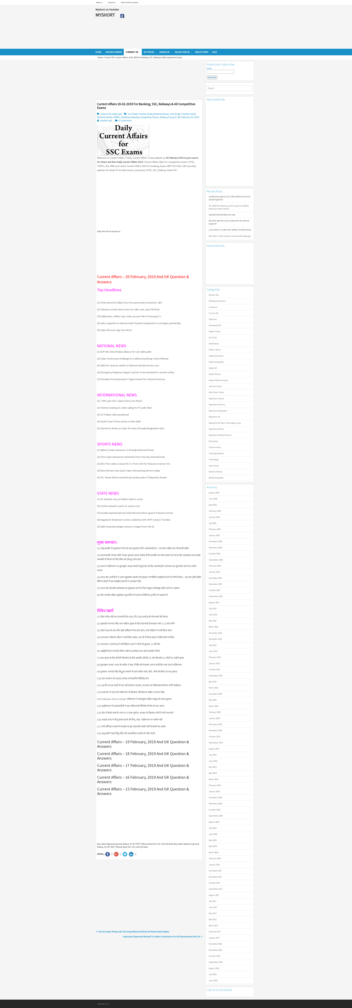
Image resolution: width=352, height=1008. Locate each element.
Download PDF (215, 325)
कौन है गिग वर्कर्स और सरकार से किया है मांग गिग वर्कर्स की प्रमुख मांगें (229, 222)
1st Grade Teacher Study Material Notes (148, 113)
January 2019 (214, 791)
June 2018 (213, 834)
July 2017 (212, 901)
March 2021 (213, 687)
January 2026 (214, 517)
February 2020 (215, 712)
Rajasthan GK (214, 416)
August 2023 (214, 602)
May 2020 (212, 700)
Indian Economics (216, 356)
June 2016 (213, 980)
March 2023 (213, 626)
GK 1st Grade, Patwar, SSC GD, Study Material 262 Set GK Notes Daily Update (133, 931)
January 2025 (214, 535)
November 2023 (215, 584)
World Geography (216, 477)
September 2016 (216, 962)
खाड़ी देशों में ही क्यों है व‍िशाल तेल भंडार (222, 215)
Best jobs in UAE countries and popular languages (230, 236)
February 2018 (215, 858)
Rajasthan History (216, 429)
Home (100, 57)
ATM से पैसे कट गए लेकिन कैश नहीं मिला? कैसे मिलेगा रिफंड (230, 230)
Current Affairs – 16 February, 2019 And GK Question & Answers (143, 779)
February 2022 (215, 657)
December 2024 (215, 541)
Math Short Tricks (216, 392)
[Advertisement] (191, 27)
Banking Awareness (217, 301)
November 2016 (215, 950)
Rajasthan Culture (216, 398)
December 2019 (215, 724)
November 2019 (215, 730)
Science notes (215, 447)
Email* (209, 68)
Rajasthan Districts (217, 404)
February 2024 (215, 566)
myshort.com (103, 1004)
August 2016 (214, 968)
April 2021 (213, 681)
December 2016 (215, 944)
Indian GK (213, 368)
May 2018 (212, 840)
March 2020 (213, 706)
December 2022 (215, 633)
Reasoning (213, 441)
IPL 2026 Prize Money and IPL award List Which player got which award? (229, 207)
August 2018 (214, 822)
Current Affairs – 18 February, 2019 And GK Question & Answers (143, 756)
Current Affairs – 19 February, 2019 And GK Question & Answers (143, 744)
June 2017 (213, 907)
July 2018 (212, 828)
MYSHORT (106, 15)
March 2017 (213, 925)
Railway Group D (168, 117)
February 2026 (215, 511)
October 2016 (214, 956)
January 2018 (214, 864)
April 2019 (213, 773)
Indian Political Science (218, 380)
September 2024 (216, 559)
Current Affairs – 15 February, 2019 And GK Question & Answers (143, 791)
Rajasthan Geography (218, 410)
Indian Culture (215, 349)
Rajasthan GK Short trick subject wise (225, 423)
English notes (214, 331)
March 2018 (213, 852)
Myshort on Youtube (107, 9)
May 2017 (212, 913)
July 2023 (212, 608)
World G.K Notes (216, 471)
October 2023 (214, 590)
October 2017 (214, 883)
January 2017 (214, 937)
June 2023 (213, 614)
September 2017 (216, 889)
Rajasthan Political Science (220, 435)
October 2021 (214, 669)
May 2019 (212, 767)
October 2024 (214, 553)
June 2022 (213, 651)
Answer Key (214, 295)
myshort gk (106, 120)
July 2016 (212, 974)
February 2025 (215, 529)
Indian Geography (216, 362)
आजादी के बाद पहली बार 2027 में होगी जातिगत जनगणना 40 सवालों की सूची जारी (229, 198)
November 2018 (215, 803)
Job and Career (215, 386)
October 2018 (214, 809)
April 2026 (213, 505)
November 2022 (215, 639)
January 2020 (214, 718)
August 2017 (214, 895)
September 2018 (216, 815)
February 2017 (215, 931)
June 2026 (213, 498)
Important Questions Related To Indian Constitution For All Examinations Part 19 (161, 936)
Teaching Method (216, 453)
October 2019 (214, 736)
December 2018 (215, 797)
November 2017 (215, 877)
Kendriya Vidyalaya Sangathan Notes (140, 117)
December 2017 (215, 870)
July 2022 (212, 645)
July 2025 (212, 523)
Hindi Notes (214, 343)
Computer (213, 307)
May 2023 (212, 620)
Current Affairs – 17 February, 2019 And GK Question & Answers (143, 767)
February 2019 (215, 785)
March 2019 (213, 779)
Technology (214, 459)
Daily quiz (117, 113)
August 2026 (214, 492)
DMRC (117, 117)
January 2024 (214, 572)
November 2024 (215, 547)
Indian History (215, 374)
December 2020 (215, 694)
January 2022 (214, 663)
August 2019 (214, 748)
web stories (214, 465)
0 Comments (125, 120)
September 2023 (216, 596)
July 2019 (212, 755)
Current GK (109, 57)
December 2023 (215, 578)
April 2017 (213, 919)
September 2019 (216, 742)
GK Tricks (213, 337)
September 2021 (216, 675)
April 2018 (213, 846)
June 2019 (213, 761)
